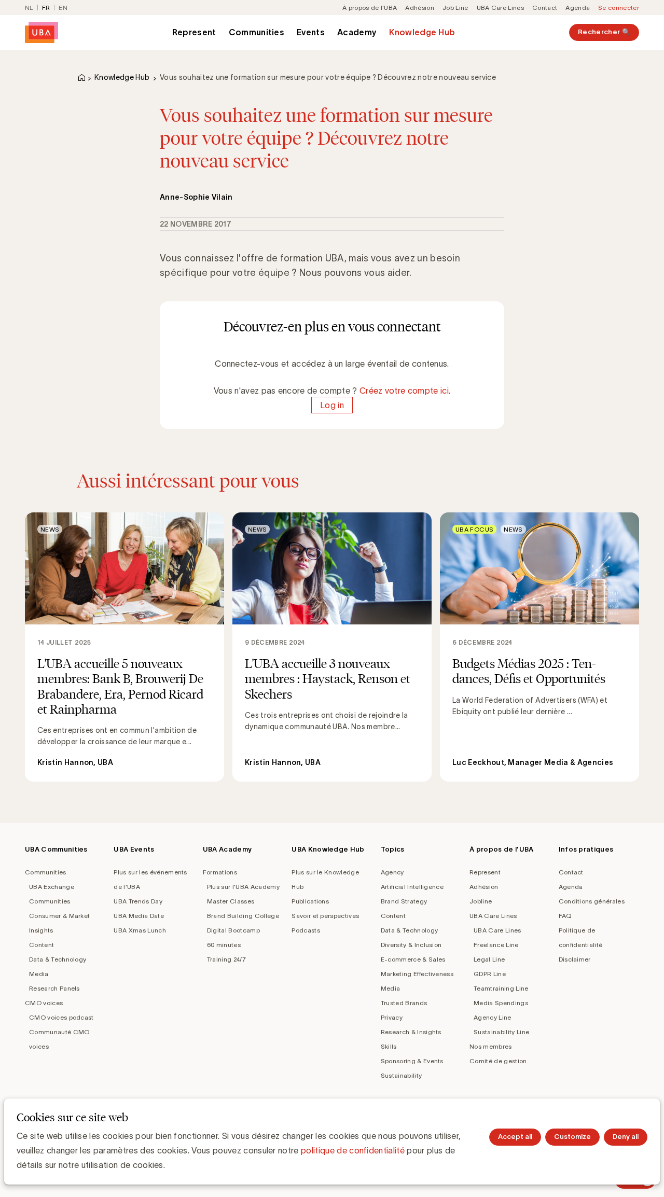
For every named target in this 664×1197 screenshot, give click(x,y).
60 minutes (224, 944)
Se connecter (618, 7)
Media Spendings (501, 1002)
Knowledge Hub (422, 32)
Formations (220, 872)
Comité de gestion (498, 1060)
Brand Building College (243, 915)
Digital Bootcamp (233, 930)
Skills (389, 1046)
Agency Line (492, 1017)
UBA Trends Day (138, 901)
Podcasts (306, 930)
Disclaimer (575, 959)
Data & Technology (57, 959)
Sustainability (401, 1075)
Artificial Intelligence (412, 886)
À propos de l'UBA (369, 7)
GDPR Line (490, 973)
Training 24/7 (226, 959)
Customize (572, 1136)
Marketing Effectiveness (417, 973)
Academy (357, 32)
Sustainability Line (501, 1031)
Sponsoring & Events (412, 1060)
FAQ (565, 915)
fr (46, 7)
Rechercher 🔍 (604, 32)
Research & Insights (411, 1031)
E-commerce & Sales (413, 959)
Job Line (455, 7)
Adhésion (419, 7)
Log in (332, 405)
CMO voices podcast (61, 1017)
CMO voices (44, 1002)
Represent (194, 32)
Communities (257, 32)
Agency (392, 872)
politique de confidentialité (353, 1150)
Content (41, 944)
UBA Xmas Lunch (139, 930)
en (63, 7)
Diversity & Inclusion (411, 944)
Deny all (626, 1136)
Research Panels (54, 988)
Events (311, 32)
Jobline (480, 901)
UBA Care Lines (500, 7)
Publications (310, 901)
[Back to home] (41, 32)
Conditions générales (592, 901)
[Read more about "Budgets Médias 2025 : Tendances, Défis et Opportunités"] (539, 647)
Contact (544, 7)
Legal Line (489, 959)
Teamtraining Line (501, 988)
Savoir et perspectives (325, 915)
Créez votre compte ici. (404, 390)
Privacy (392, 1017)
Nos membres (490, 1046)
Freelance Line (496, 944)
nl (29, 7)
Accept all (515, 1136)
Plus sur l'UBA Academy (243, 886)
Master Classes (230, 901)
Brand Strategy (404, 901)
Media (39, 973)
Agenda (577, 7)
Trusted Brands (404, 1002)
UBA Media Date (138, 915)
